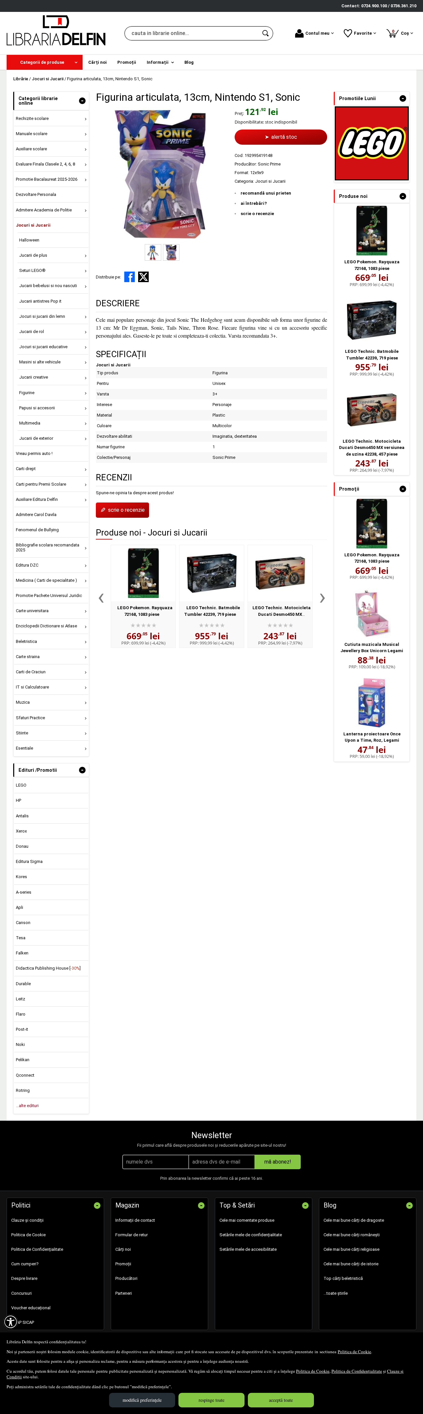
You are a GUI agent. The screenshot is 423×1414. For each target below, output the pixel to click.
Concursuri (21, 1293)
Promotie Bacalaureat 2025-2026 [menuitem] (46, 179)
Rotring (23, 1090)
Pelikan (22, 1059)
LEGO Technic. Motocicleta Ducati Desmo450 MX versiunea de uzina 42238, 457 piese (371, 448)
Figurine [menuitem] (26, 392)
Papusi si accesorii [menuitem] (37, 407)
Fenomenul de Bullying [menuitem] (37, 529)
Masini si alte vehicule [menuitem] (39, 361)
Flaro (20, 1014)
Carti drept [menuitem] (26, 468)
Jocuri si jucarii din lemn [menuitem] (42, 316)
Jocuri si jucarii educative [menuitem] (43, 346)
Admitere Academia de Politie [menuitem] (44, 209)
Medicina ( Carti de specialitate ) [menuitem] (46, 580)
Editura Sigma (29, 861)
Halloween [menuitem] (29, 240)
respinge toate (211, 1400)
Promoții (123, 1263)
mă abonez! (277, 1162)
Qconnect (25, 1075)
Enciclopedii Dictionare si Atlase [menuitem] (46, 625)
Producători (126, 1278)
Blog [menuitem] (189, 62)
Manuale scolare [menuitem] (31, 133)
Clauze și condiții (27, 1220)
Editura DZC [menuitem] (27, 565)
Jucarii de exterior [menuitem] (36, 438)
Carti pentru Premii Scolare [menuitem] (41, 484)
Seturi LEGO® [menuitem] (32, 270)
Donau (22, 846)
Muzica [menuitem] (23, 702)
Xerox (21, 831)
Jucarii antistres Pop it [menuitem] (40, 301)
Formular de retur (131, 1234)
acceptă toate (281, 1400)
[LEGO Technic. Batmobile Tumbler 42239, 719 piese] (211, 573)
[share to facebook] (129, 277)
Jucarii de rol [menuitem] (31, 331)
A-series (23, 892)
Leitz (20, 998)
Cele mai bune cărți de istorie (351, 1263)
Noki (20, 1044)
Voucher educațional (31, 1307)
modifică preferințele (142, 1400)
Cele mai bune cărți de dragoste (354, 1220)
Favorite (363, 33)
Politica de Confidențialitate (356, 1371)
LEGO (21, 785)
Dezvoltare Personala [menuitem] (36, 194)
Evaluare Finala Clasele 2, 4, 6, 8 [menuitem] (45, 164)
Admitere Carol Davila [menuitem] (36, 514)
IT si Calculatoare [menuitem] (32, 687)
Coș (401, 32)
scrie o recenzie (257, 213)
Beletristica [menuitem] (26, 641)
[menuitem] (45, 62)
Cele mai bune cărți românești (352, 1234)
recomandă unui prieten (266, 193)
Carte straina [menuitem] (28, 656)
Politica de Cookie (354, 1352)
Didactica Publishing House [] (48, 968)
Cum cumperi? (25, 1263)
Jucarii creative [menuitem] (33, 377)
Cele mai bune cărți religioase (351, 1249)
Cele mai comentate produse (246, 1220)
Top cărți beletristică (343, 1278)
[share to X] (143, 277)
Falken (22, 952)
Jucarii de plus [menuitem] (33, 255)
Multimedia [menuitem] (29, 423)
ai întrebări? (254, 203)
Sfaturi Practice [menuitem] (30, 717)
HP (18, 800)
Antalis (22, 815)
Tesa (20, 937)
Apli (19, 907)
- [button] (82, 100)
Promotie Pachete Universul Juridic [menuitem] (49, 595)
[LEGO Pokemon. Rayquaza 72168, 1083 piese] (143, 573)
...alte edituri (27, 1105)
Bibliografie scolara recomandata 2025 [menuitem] (47, 547)
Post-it (22, 1029)
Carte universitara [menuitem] (32, 610)
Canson (23, 922)
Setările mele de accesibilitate (248, 1249)
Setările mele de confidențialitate (250, 1234)
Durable (23, 983)
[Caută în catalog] (266, 33)
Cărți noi (123, 1249)
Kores (21, 876)
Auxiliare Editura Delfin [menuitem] (37, 499)
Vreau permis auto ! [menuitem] (34, 453)
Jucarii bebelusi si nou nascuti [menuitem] (48, 285)
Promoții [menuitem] (126, 62)
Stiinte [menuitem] (22, 732)
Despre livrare (24, 1278)
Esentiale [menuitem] (24, 748)
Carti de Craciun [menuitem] (31, 671)
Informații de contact (135, 1220)
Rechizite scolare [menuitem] (32, 118)
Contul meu (317, 33)
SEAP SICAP (22, 1322)
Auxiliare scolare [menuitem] (31, 148)
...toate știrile (336, 1293)
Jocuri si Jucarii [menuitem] (33, 225)
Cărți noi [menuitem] (97, 62)
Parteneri (123, 1293)
